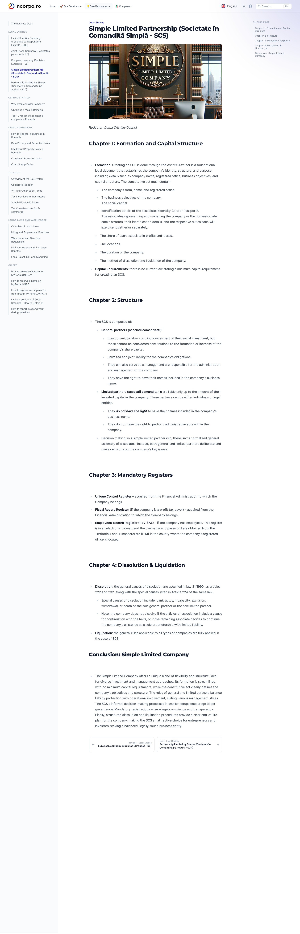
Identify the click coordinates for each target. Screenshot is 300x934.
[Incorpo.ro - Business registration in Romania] (24, 6)
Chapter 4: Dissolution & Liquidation (268, 47)
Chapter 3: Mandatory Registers (272, 40)
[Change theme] (244, 6)
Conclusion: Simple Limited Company (269, 54)
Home (52, 6)
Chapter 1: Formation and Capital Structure (272, 29)
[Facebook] (250, 6)
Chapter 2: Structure (266, 35)
